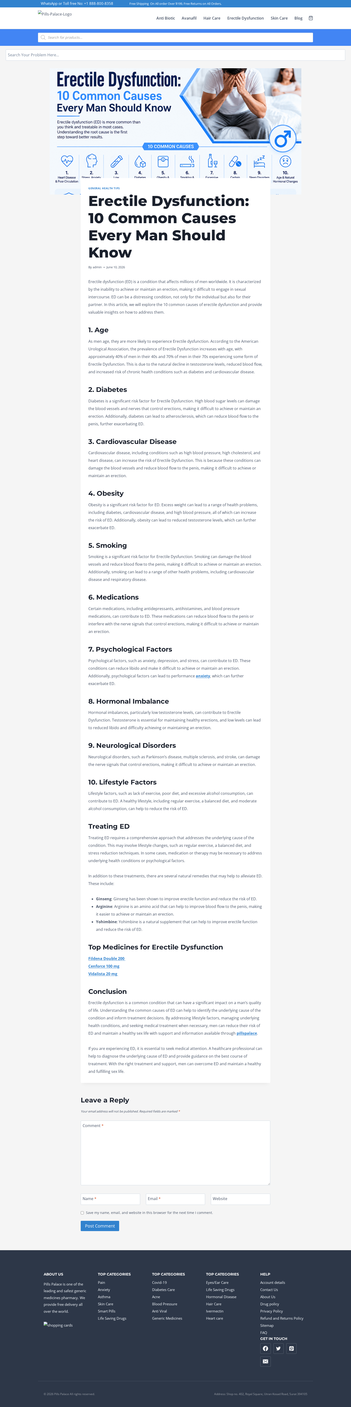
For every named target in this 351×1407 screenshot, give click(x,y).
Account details (272, 1282)
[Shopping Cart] (310, 18)
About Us (267, 1296)
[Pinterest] (291, 1348)
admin (97, 267)
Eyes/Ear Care (217, 1282)
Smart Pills (106, 1311)
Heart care (214, 1318)
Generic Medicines (167, 1318)
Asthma (104, 1296)
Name (89, 1198)
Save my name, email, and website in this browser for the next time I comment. (149, 1213)
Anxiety (104, 1289)
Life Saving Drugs (112, 1318)
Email (154, 1198)
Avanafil (189, 18)
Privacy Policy (271, 1311)
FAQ (263, 1332)
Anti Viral (159, 1311)
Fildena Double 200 (106, 958)
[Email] (265, 1361)
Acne (156, 1296)
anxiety (203, 676)
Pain (101, 1282)
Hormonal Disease (221, 1296)
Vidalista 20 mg (103, 973)
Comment (93, 1125)
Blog (298, 18)
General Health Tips (104, 188)
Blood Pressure (164, 1304)
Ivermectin (214, 1311)
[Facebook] (265, 1348)
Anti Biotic (165, 18)
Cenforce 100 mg (103, 966)
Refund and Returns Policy (281, 1318)
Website (220, 1198)
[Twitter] (278, 1348)
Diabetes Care (163, 1289)
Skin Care (279, 18)
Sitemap (267, 1325)
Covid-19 (159, 1282)
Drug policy (269, 1304)
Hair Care (211, 18)
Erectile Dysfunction (245, 18)
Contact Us (269, 1289)
